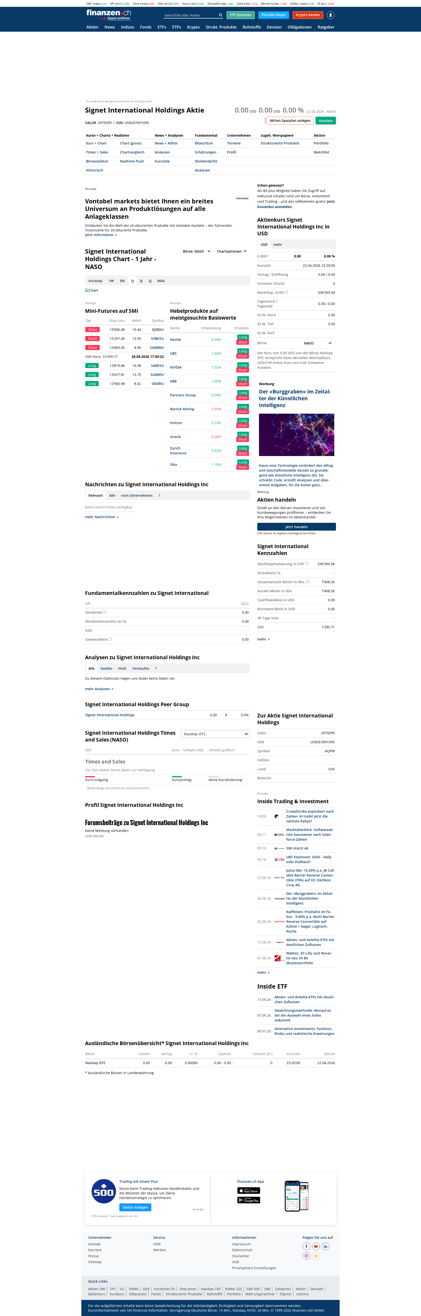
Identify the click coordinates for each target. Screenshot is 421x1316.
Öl (318, 3)
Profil (231, 152)
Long (243, 337)
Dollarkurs (96, 1294)
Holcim (176, 422)
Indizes (127, 27)
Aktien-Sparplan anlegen (290, 120)
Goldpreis (283, 1289)
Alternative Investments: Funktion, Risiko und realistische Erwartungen (305, 1031)
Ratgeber (326, 27)
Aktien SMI (96, 1289)
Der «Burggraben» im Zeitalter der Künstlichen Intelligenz (309, 898)
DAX (160, 3)
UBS (173, 353)
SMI (88, 3)
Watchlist (321, 152)
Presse (93, 1256)
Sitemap (95, 1262)
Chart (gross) (130, 143)
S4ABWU (157, 347)
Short (242, 342)
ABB (173, 381)
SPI (112, 3)
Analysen (162, 152)
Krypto (193, 27)
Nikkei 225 (233, 1289)
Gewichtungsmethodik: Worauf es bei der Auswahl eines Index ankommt (303, 1015)
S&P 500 (253, 1289)
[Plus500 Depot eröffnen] (114, 18)
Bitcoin (265, 3)
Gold (240, 3)
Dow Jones (188, 1289)
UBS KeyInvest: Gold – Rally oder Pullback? (309, 859)
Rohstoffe (252, 27)
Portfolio (321, 143)
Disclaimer (240, 1256)
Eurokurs (117, 1294)
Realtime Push (132, 161)
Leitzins (302, 1294)
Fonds (146, 27)
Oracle (175, 436)
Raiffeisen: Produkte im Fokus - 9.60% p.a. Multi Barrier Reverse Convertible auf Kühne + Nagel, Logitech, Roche (310, 921)
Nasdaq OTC (95, 1062)
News (110, 27)
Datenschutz (242, 1250)
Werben (159, 1250)
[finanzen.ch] (108, 12)
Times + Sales (97, 152)
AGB (235, 1262)
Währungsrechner (260, 1294)
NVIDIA (176, 367)
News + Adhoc (166, 143)
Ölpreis (286, 1294)
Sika (173, 464)
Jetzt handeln (297, 526)
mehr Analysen (97, 689)
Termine (234, 143)
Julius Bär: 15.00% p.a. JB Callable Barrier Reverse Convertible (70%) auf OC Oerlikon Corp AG (310, 877)
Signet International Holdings (109, 715)
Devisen (274, 27)
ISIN (119, 122)
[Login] (331, 15)
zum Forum (94, 836)
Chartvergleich (132, 152)
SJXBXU (158, 329)
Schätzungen (205, 152)
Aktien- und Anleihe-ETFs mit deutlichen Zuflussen (310, 942)
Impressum (241, 1244)
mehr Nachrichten (100, 517)
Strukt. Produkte (221, 27)
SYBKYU (157, 338)
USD (264, 244)
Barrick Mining (182, 409)
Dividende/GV (206, 161)
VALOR (90, 122)
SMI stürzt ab (297, 848)
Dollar (294, 3)
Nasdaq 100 (210, 1289)
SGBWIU (157, 374)
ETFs (162, 27)
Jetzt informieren (99, 234)
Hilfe (157, 1244)
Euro (185, 3)
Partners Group (183, 395)
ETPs (176, 27)
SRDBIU (158, 383)
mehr (277, 244)
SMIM (133, 1289)
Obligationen (300, 27)
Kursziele (162, 161)
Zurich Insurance (178, 450)
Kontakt (94, 1244)
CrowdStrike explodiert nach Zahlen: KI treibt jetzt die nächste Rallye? (310, 816)
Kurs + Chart (96, 143)
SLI (122, 1289)
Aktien (92, 27)
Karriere (95, 1250)
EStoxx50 (213, 3)
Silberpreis (138, 1294)
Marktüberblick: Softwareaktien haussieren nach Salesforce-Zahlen (310, 834)
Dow (136, 3)
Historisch (94, 170)
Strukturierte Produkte (280, 143)
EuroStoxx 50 (164, 1289)
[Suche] (220, 15)
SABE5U (157, 365)
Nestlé (175, 339)
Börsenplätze (97, 161)
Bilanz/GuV (204, 143)
